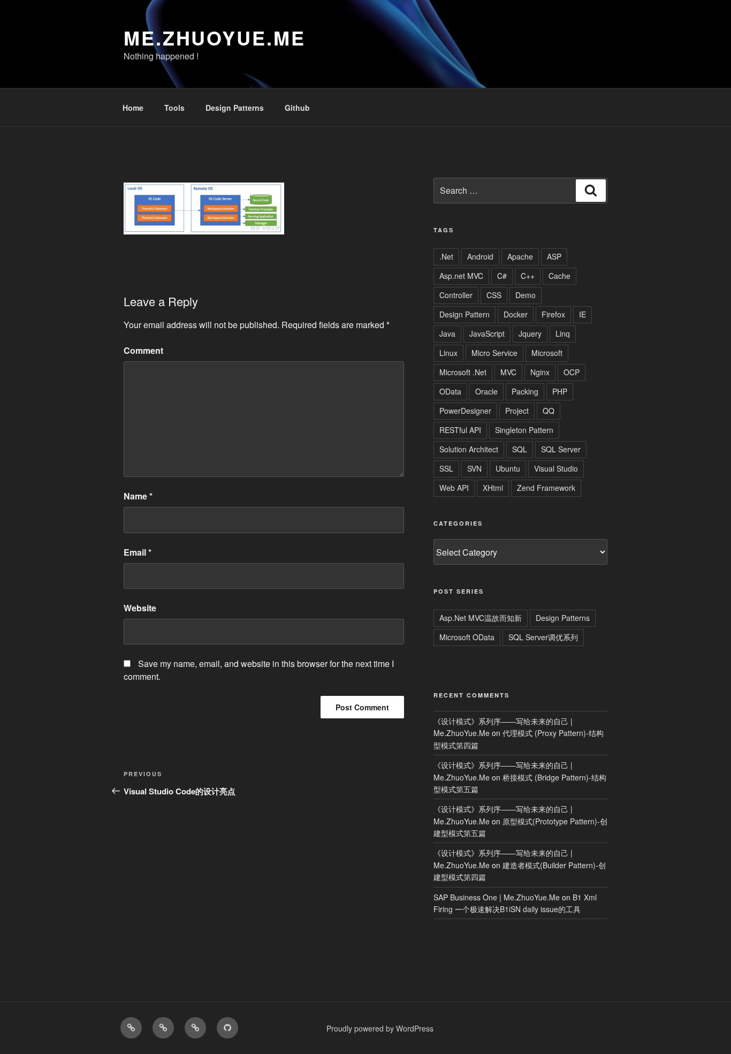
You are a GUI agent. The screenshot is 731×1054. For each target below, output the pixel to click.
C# (502, 275)
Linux (448, 352)
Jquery (530, 333)
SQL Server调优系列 (543, 637)
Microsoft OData (466, 637)
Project (517, 410)
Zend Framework (546, 487)
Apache (520, 256)
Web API (454, 487)
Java (447, 333)
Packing (525, 391)
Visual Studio (556, 468)
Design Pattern (464, 314)
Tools (174, 107)
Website (140, 608)
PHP (559, 391)
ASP (554, 256)
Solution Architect (468, 449)
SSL (446, 468)
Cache (559, 275)
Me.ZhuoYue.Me (214, 37)
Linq (562, 333)
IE (582, 314)
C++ (528, 275)
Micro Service (494, 352)
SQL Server (561, 449)
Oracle (486, 391)
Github (297, 107)
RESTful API (460, 429)
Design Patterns (234, 107)
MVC (508, 372)
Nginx (540, 372)
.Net (446, 256)
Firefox (553, 314)
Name (138, 496)
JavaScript (487, 333)
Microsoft (546, 352)
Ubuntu (508, 468)
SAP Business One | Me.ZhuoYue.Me (496, 897)
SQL (519, 449)
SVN (474, 468)
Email (137, 552)
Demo (525, 295)
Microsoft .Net (462, 372)
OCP (572, 372)
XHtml (493, 487)
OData (450, 391)
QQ (548, 410)
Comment (143, 350)
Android (480, 256)
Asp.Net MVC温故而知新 (480, 617)
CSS (493, 295)
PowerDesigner (465, 410)
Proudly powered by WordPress (379, 1028)
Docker (516, 314)
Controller (456, 295)
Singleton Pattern (524, 429)
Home (133, 107)
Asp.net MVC (461, 275)
